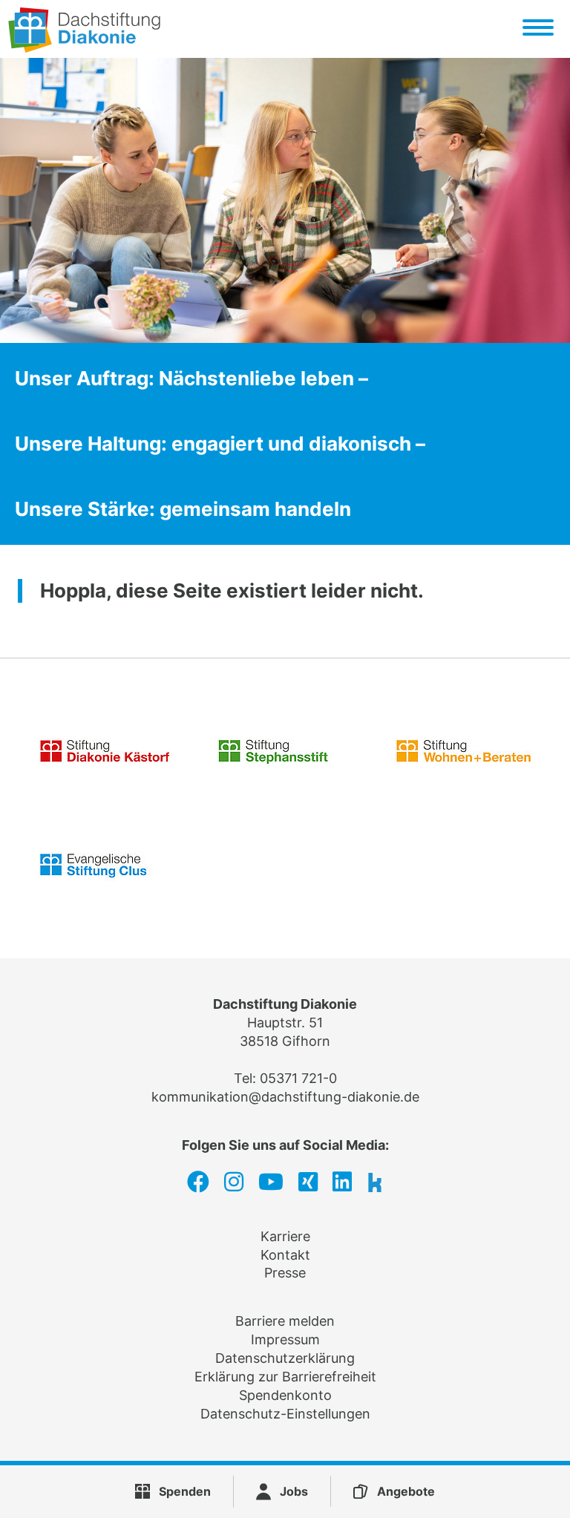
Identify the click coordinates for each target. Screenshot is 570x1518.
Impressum (285, 1339)
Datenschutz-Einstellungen (285, 1414)
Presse (285, 1272)
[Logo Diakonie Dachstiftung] (84, 48)
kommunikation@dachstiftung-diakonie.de (285, 1097)
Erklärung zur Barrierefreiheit (285, 1376)
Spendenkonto (285, 1395)
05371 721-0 (298, 1078)
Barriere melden (285, 1321)
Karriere (285, 1236)
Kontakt (285, 1255)
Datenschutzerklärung (285, 1358)
